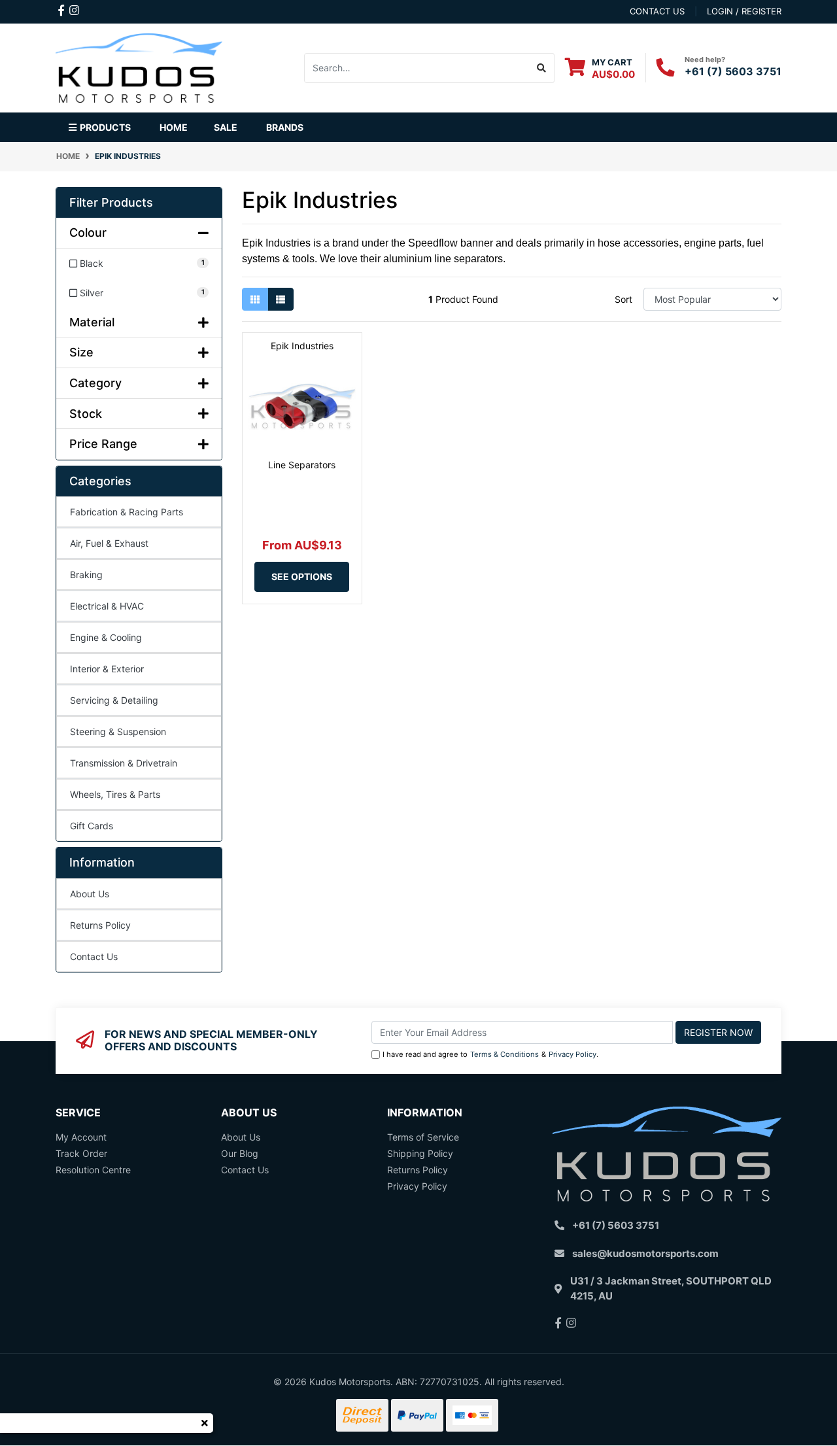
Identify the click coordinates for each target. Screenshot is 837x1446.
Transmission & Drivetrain (123, 762)
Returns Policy (100, 925)
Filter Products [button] (111, 202)
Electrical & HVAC (107, 605)
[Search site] (542, 68)
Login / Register (744, 11)
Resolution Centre (93, 1169)
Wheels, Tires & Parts (115, 794)
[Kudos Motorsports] (139, 66)
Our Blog (239, 1153)
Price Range (103, 444)
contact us (657, 11)
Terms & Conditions (504, 1054)
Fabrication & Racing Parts (126, 511)
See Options (301, 576)
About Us (89, 893)
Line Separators (301, 464)
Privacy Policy (572, 1054)
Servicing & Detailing (114, 700)
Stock (85, 414)
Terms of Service (423, 1137)
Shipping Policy (420, 1153)
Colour (88, 232)
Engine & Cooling (106, 637)
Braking (86, 574)
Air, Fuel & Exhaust (109, 543)
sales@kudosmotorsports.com (645, 1253)
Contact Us (94, 956)
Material (91, 322)
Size (81, 352)
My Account (81, 1137)
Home (174, 127)
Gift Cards (91, 825)
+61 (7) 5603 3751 (733, 71)
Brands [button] (284, 127)
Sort (623, 299)
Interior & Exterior (107, 668)
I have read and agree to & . (490, 1054)
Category (95, 383)
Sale (225, 127)
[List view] (280, 299)
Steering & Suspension (118, 731)
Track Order (81, 1153)
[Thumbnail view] (255, 299)
